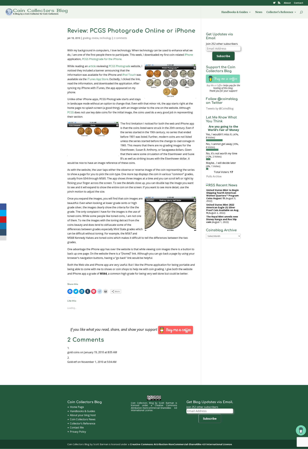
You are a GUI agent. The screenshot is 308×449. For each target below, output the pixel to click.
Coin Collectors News (82, 419)
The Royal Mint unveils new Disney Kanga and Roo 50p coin (222, 219)
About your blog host (83, 415)
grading (86, 37)
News (258, 12)
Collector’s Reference (279, 12)
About (287, 3)
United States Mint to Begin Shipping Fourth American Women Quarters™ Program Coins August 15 (222, 194)
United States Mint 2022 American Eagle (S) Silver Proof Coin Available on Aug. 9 (222, 208)
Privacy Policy (78, 431)
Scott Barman (166, 402)
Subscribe (223, 56)
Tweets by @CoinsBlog (220, 108)
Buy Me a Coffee (215, 85)
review (95, 37)
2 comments (120, 37)
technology (105, 37)
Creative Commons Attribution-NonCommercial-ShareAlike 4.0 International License (154, 408)
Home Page (77, 407)
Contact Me (77, 427)
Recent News (226, 185)
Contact (298, 3)
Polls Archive (214, 176)
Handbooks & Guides (234, 12)
